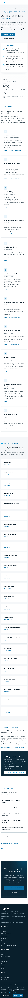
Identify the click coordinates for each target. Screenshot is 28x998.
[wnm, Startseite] (5, 2)
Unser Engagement (5, 956)
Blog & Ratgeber (4, 959)
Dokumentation (15, 178)
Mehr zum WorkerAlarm (17, 150)
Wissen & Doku (4, 961)
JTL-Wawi (17, 843)
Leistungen (7, 8)
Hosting (3, 943)
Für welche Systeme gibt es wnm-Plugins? (14, 801)
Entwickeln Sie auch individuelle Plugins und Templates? (14, 828)
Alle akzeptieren (18, 995)
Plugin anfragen (8, 34)
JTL (2, 929)
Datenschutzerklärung (11, 992)
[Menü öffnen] (25, 2)
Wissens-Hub (5, 848)
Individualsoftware (5, 936)
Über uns (3, 954)
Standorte (3, 966)
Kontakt (3, 968)
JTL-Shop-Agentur (14, 8)
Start (2, 8)
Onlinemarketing (4, 940)
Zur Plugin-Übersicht (8, 38)
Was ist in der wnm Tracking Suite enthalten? (14, 821)
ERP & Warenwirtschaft (6, 933)
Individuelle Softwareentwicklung (15, 772)
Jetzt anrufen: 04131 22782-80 (14, 887)
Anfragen (7, 150)
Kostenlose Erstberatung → (7, 979)
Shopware (3, 931)
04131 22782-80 (7, 975)
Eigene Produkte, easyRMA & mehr (9, 945)
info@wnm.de (6, 977)
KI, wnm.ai (3, 938)
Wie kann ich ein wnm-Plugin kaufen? (14, 808)
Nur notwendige (6, 995)
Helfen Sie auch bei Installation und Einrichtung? (14, 814)
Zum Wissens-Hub (6, 747)
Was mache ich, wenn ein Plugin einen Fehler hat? (14, 836)
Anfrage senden (14, 892)
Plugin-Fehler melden (20, 747)
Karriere (3, 963)
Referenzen (3, 952)
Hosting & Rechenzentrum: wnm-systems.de (10, 984)
